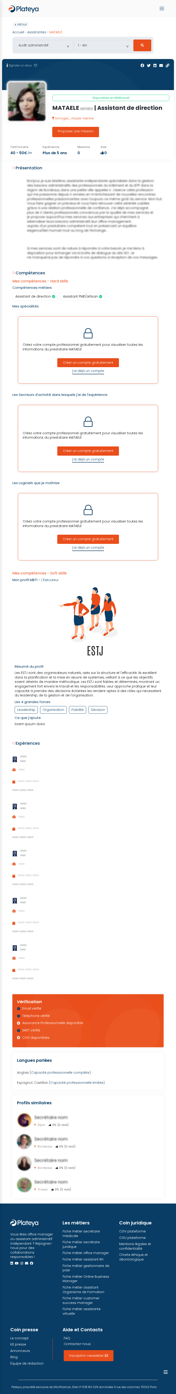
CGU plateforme (132, 1238)
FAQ (67, 1338)
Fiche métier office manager (86, 1253)
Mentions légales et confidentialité (135, 1246)
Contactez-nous (77, 1344)
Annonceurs (20, 1351)
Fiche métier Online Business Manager (86, 1279)
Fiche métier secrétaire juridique (81, 1244)
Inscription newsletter (87, 1355)
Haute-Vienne (83, 118)
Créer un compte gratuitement (88, 362)
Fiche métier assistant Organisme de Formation (83, 1289)
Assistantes (36, 32)
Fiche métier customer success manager (81, 1300)
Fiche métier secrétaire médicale (81, 1233)
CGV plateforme (132, 1231)
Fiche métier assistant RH (83, 1259)
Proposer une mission (76, 131)
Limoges (62, 118)
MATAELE (55, 32)
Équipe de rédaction (27, 1363)
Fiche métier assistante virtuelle (82, 1311)
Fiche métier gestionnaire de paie (86, 1268)
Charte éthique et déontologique (133, 1257)
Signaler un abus (20, 65)
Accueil (18, 32)
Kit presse (18, 1344)
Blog (14, 1357)
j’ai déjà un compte (88, 371)
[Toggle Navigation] (162, 9)
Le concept (19, 1338)
